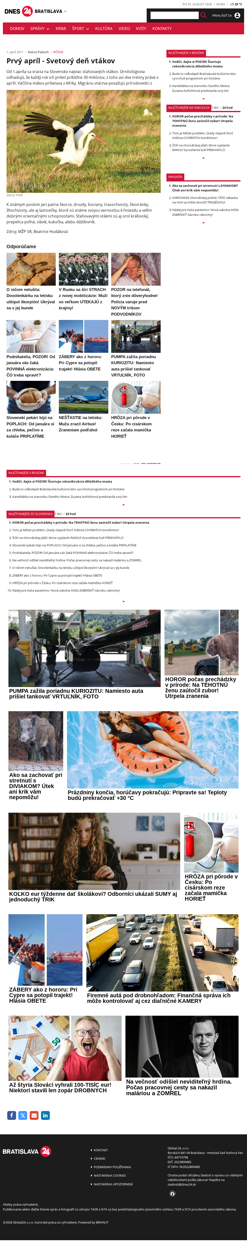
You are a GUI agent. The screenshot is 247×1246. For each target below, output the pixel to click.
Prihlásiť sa (222, 15)
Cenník (99, 1158)
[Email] (34, 1115)
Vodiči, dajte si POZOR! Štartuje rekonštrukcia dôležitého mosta (197, 63)
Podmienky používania (112, 1167)
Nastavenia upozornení (113, 1184)
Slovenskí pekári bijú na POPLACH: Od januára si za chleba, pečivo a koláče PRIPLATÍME (74, 545)
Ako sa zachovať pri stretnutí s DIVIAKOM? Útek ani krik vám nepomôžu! (205, 187)
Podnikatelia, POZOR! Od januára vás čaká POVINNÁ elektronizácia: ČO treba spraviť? (73, 553)
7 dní (214, 107)
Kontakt (100, 1150)
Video (124, 28)
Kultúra (103, 28)
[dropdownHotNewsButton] (203, 223)
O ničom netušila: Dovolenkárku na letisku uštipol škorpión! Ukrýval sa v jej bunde (70, 567)
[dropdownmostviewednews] (203, 99)
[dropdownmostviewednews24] (203, 158)
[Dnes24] (49, 11)
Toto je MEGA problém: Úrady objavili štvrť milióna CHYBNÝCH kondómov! (202, 135)
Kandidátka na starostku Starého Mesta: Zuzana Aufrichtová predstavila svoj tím (201, 88)
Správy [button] (38, 28)
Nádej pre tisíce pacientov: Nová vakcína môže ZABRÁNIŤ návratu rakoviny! (205, 212)
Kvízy (141, 28)
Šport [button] (79, 28)
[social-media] (171, 1194)
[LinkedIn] (45, 1115)
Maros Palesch (38, 52)
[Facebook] (12, 1115)
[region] (65, 11)
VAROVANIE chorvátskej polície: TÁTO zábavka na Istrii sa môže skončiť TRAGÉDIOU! (205, 200)
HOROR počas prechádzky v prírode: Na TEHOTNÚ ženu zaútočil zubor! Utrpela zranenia (202, 121)
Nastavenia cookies (109, 1175)
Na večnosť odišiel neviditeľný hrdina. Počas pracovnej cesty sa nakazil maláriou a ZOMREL (77, 560)
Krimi (61, 28)
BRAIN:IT (102, 1222)
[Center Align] (203, 15)
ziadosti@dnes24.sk (182, 1184)
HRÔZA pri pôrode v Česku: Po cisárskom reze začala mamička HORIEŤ (62, 583)
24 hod (227, 107)
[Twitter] (23, 1115)
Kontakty (162, 28)
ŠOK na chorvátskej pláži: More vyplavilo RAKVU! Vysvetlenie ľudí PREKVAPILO (201, 147)
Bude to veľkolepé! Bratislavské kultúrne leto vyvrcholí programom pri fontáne (204, 76)
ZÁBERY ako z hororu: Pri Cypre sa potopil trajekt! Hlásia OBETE (57, 575)
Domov (17, 28)
